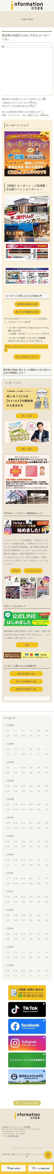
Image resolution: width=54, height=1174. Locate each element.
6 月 (7, 736)
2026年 (10, 725)
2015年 (10, 928)
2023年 (10, 780)
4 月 (23, 736)
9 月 (31, 749)
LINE (27, 645)
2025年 (10, 743)
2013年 (10, 965)
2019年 (10, 854)
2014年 (10, 947)
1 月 (46, 736)
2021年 (10, 817)
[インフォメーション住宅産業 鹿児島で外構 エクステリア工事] (27, 5)
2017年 (10, 891)
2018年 (10, 873)
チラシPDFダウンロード (27, 357)
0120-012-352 (13, 1136)
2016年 (10, 910)
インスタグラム (33, 570)
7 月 (46, 731)
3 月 (31, 736)
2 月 (38, 736)
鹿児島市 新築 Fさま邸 (27, 304)
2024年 (10, 762)
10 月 (23, 768)
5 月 (15, 736)
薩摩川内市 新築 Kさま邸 (26, 689)
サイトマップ (37, 1148)
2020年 (10, 836)
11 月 (15, 786)
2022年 (10, 799)
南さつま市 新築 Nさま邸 (27, 312)
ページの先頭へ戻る (28, 1103)
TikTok (15, 570)
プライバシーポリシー (21, 1148)
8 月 (38, 731)
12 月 (8, 749)
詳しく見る (27, 416)
